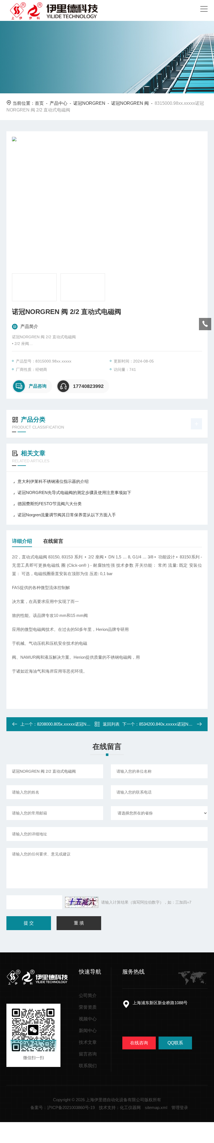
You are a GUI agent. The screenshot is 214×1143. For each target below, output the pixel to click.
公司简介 (88, 995)
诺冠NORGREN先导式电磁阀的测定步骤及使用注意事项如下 (74, 492)
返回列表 (111, 724)
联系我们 (88, 1065)
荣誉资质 (88, 1007)
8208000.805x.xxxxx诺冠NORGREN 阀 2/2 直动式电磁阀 (90, 724)
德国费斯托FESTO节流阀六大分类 (50, 503)
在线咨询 (139, 1042)
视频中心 (88, 1018)
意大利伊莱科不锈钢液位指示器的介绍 (53, 481)
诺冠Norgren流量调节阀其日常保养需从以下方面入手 (67, 514)
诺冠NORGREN (89, 103)
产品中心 (58, 103)
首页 (39, 103)
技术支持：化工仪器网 (120, 1107)
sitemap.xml (156, 1107)
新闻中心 (88, 1030)
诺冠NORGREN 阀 (130, 103)
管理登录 (179, 1107)
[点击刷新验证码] (81, 902)
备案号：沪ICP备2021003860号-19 (62, 1107)
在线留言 (53, 541)
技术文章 (88, 1042)
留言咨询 (88, 1054)
